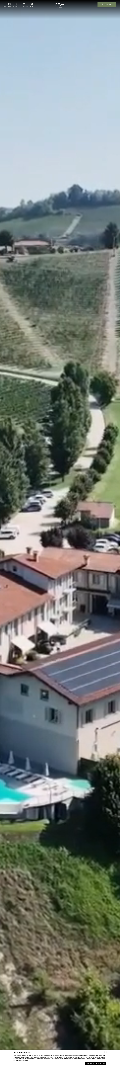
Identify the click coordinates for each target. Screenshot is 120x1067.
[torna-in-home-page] (60, 5)
